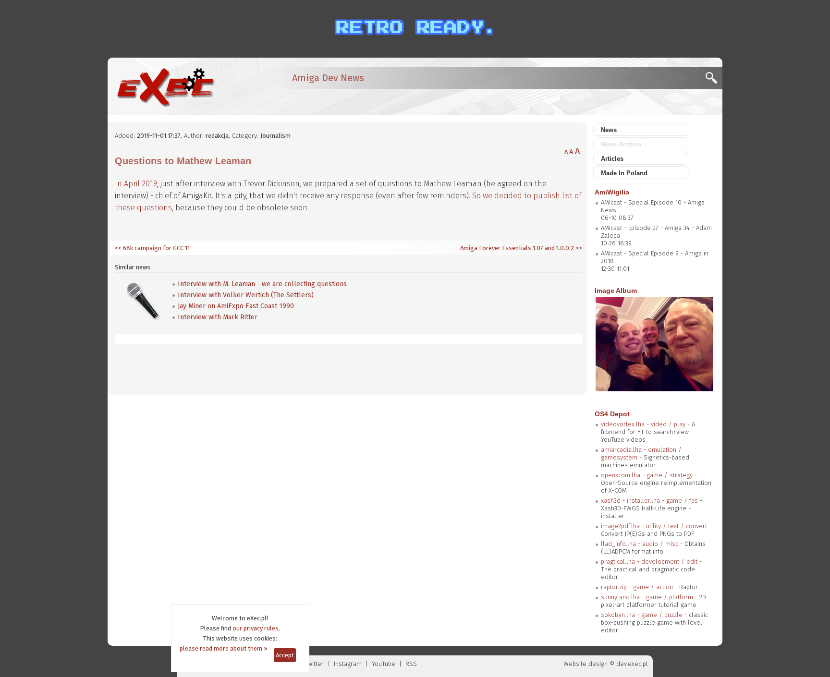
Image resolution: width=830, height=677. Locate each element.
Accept (285, 655)
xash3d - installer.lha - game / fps (649, 500)
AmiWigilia (612, 192)
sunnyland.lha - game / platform (647, 597)
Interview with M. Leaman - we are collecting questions (262, 284)
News (609, 129)
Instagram (348, 663)
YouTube (383, 663)
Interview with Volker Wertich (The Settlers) (246, 295)
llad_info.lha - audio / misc (639, 543)
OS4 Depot (612, 414)
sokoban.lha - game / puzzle (642, 614)
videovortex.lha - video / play (643, 424)
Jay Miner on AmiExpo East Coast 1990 (236, 306)
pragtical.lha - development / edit (649, 561)
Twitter (314, 663)
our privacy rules (255, 628)
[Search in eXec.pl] (714, 80)
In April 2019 (136, 183)
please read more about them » (224, 648)
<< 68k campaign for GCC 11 (152, 248)
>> (578, 248)
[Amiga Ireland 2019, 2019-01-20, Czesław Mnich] (654, 389)
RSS (411, 663)
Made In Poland (624, 173)
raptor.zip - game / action (637, 587)
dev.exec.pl (632, 663)
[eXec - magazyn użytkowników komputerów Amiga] (165, 86)
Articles (612, 158)
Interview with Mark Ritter (217, 317)
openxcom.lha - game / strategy (647, 475)
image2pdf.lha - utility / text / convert (654, 526)
